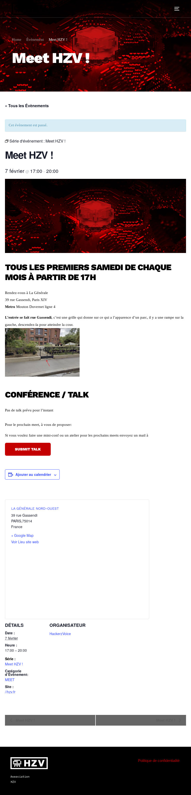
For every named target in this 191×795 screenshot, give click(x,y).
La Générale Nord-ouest (35, 508)
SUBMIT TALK (28, 449)
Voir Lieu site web (25, 541)
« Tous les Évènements (27, 105)
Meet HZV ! (14, 663)
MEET (10, 679)
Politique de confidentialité (159, 760)
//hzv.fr (10, 691)
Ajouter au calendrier (33, 474)
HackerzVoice (60, 633)
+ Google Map (22, 535)
